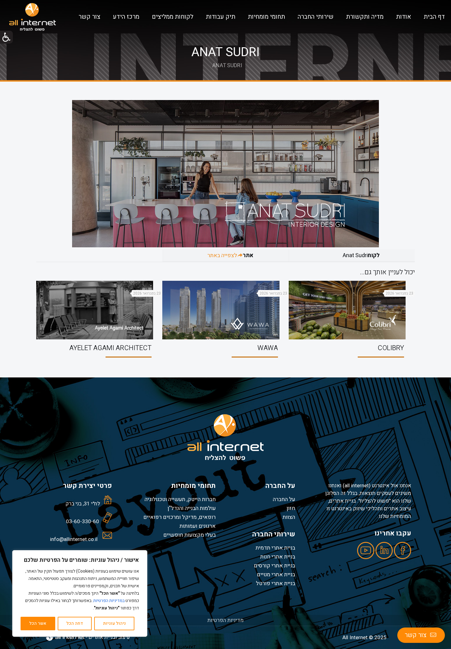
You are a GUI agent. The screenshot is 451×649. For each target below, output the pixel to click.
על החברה (284, 499)
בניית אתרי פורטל (275, 583)
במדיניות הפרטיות (109, 600)
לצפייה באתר (222, 255)
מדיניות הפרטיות (225, 620)
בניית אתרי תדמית (275, 548)
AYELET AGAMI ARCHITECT (110, 348)
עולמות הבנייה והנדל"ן (192, 508)
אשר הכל (37, 623)
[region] (79, 593)
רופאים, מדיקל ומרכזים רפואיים (179, 517)
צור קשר (415, 635)
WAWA (267, 348)
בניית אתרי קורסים (274, 566)
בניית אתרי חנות (277, 557)
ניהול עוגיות (114, 623)
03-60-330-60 (82, 521)
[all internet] (32, 17)
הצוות (289, 517)
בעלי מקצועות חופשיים (189, 535)
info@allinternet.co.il (74, 539)
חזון (291, 508)
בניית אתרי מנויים (276, 574)
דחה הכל (74, 623)
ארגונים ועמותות (197, 526)
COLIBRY (391, 348)
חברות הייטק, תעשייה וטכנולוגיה (180, 499)
